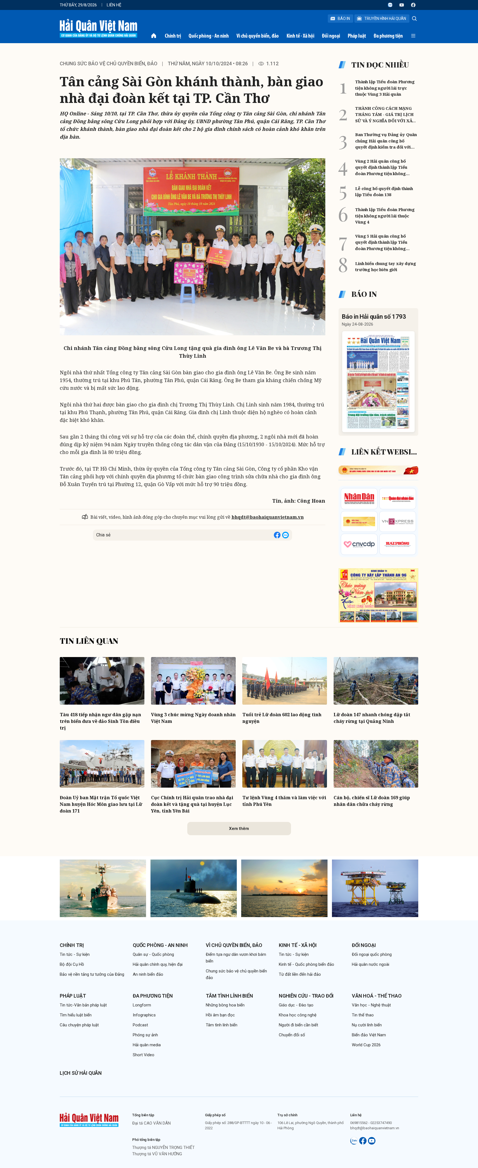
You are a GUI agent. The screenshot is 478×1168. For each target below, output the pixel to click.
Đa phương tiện (388, 35)
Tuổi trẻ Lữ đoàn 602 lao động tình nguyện (281, 718)
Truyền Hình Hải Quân (385, 18)
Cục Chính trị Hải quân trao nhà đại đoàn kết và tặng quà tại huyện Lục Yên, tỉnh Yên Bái (192, 804)
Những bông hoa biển (225, 1005)
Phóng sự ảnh (145, 1034)
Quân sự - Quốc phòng (153, 954)
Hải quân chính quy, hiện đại (158, 964)
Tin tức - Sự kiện (75, 954)
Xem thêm (239, 828)
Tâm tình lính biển (229, 996)
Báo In (344, 18)
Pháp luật (357, 35)
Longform (142, 1005)
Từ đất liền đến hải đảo (300, 974)
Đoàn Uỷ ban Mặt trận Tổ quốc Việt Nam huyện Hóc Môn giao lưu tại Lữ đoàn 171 (101, 804)
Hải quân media (147, 1044)
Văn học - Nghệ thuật (371, 1005)
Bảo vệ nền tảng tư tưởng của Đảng (92, 974)
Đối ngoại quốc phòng (372, 954)
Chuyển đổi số (292, 1034)
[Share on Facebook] (277, 535)
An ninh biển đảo (148, 974)
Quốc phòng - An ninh (209, 35)
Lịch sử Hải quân (81, 1073)
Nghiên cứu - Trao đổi (306, 996)
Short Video (143, 1054)
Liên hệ (114, 4)
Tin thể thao (363, 1015)
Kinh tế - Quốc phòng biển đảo (306, 964)
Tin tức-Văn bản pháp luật (83, 1005)
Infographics (144, 1015)
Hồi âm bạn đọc (220, 1015)
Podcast (140, 1024)
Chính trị (173, 35)
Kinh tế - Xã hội (300, 35)
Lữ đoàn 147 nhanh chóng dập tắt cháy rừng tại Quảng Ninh (372, 718)
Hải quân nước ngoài (370, 964)
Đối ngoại (331, 35)
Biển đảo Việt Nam (369, 1034)
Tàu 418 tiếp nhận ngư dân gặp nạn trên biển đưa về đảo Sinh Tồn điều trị (100, 721)
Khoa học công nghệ (297, 1015)
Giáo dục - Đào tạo (296, 1005)
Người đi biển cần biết (298, 1024)
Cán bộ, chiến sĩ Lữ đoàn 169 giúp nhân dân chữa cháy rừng (372, 801)
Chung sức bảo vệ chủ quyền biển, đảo (108, 63)
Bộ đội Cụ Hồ (72, 964)
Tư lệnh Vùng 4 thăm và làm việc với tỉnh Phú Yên (284, 801)
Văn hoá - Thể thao (377, 996)
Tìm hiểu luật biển (76, 1015)
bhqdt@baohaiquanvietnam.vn (268, 517)
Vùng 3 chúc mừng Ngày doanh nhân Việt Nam (193, 718)
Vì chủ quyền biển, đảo (258, 35)
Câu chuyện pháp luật (79, 1024)
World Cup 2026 (366, 1044)
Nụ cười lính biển (367, 1024)
